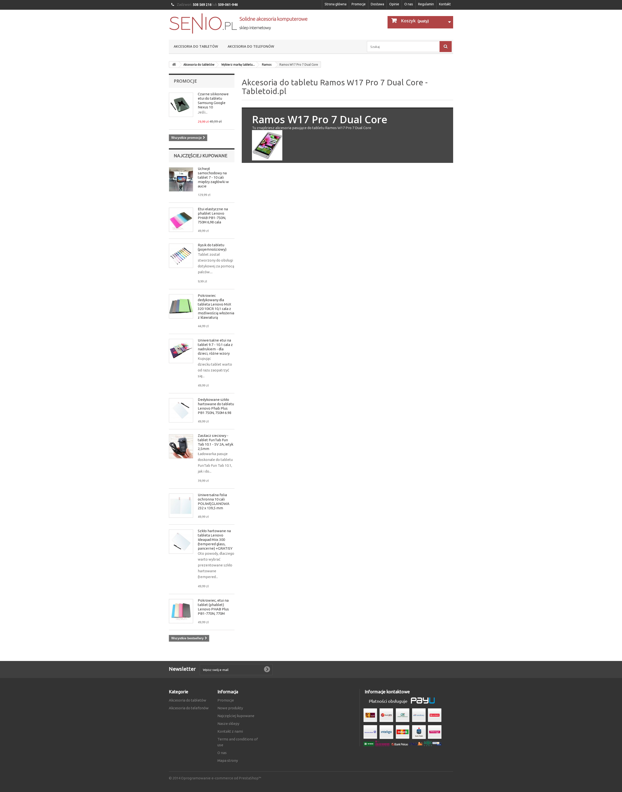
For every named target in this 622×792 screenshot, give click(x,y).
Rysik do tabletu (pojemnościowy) (212, 247)
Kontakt (445, 4)
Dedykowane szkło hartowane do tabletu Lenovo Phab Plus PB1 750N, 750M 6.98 (216, 406)
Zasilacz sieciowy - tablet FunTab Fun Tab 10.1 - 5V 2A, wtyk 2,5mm (215, 442)
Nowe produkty (230, 708)
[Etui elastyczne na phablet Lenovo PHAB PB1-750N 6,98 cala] (181, 220)
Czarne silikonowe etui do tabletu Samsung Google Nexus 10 (213, 100)
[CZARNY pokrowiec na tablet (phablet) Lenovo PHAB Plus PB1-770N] (181, 611)
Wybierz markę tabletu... (238, 64)
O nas (408, 4)
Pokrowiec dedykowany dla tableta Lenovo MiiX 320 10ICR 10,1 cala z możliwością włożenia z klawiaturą (216, 306)
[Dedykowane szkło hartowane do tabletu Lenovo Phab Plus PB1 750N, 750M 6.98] (181, 410)
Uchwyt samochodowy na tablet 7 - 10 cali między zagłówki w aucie (213, 177)
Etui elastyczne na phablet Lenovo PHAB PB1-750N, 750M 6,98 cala (213, 215)
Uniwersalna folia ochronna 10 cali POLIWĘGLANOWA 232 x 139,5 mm (213, 501)
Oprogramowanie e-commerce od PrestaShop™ (221, 778)
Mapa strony (227, 760)
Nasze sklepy (228, 724)
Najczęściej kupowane (200, 155)
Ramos (266, 64)
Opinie (394, 4)
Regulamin (426, 4)
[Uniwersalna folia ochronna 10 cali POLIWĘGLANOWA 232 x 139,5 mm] (181, 505)
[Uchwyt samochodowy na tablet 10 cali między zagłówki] (181, 179)
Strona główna (335, 4)
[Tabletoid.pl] (238, 23)
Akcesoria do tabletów (196, 46)
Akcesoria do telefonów (251, 46)
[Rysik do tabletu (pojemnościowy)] (181, 256)
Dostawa (377, 4)
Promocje (359, 4)
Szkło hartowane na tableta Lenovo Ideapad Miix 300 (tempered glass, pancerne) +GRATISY (215, 539)
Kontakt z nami (230, 731)
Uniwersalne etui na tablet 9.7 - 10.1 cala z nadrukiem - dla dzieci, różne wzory (215, 346)
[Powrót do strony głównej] (174, 65)
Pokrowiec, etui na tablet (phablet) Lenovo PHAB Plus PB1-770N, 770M (213, 607)
